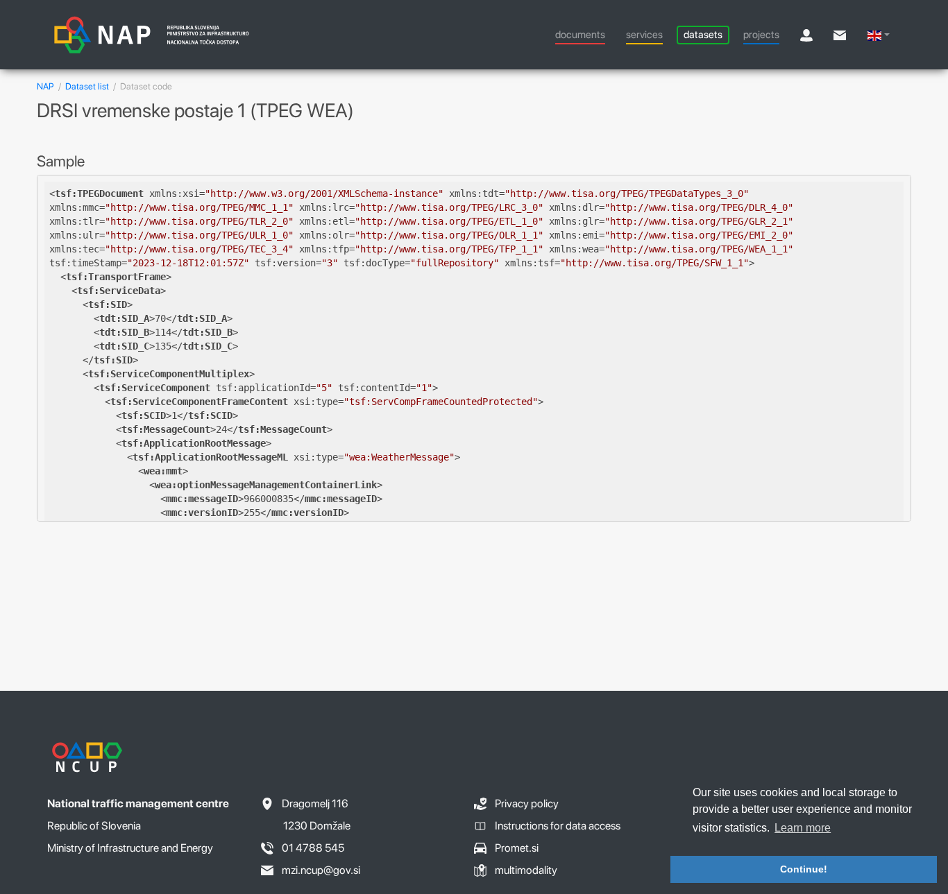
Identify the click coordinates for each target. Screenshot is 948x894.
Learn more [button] (803, 828)
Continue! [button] (803, 869)
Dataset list (87, 86)
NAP (45, 86)
